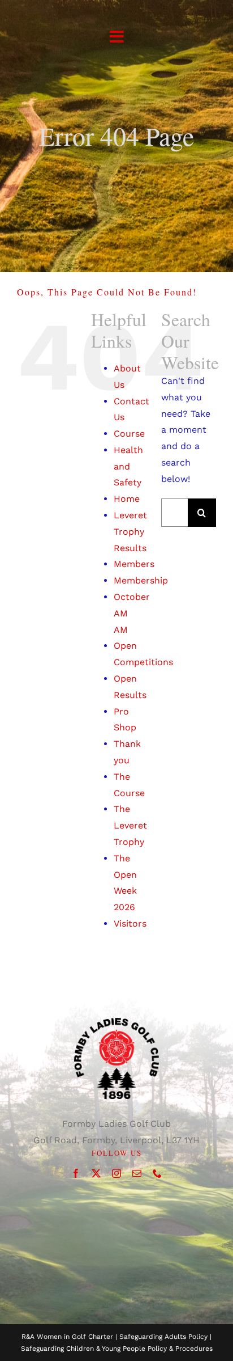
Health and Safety (128, 466)
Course (129, 433)
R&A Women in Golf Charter (67, 1337)
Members (134, 564)
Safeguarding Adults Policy (163, 1337)
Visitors (130, 923)
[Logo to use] (116, 1022)
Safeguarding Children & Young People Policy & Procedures (117, 1348)
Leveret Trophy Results (130, 531)
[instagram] (116, 1173)
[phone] (157, 1173)
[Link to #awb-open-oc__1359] (116, 37)
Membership (141, 580)
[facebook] (75, 1173)
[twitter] (96, 1173)
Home (127, 498)
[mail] (136, 1173)
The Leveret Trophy (130, 825)
